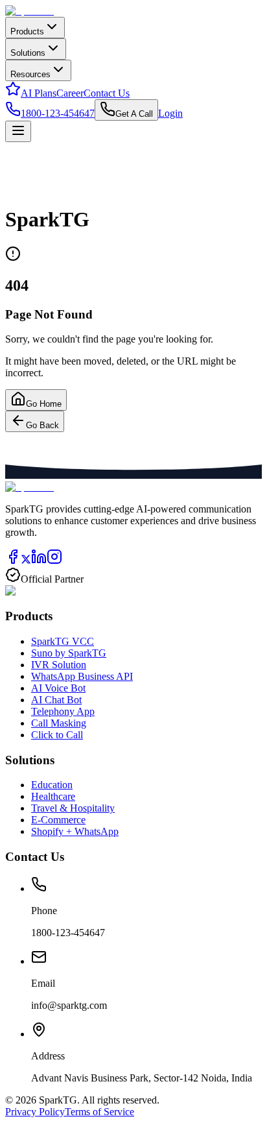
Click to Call (57, 734)
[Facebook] (13, 560)
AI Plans (38, 93)
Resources (30, 74)
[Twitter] (26, 560)
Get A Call (134, 114)
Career (70, 93)
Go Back (42, 425)
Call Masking (58, 723)
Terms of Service (99, 1111)
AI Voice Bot (58, 688)
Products (27, 31)
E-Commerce (58, 819)
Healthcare (53, 796)
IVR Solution (58, 664)
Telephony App (63, 711)
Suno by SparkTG (68, 652)
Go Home (44, 404)
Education (52, 784)
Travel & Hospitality (73, 808)
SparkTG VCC (62, 641)
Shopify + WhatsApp (75, 831)
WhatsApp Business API (82, 676)
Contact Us (107, 93)
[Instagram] (54, 560)
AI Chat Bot (56, 699)
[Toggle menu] (18, 131)
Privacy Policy (35, 1111)
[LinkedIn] (39, 560)
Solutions (27, 53)
